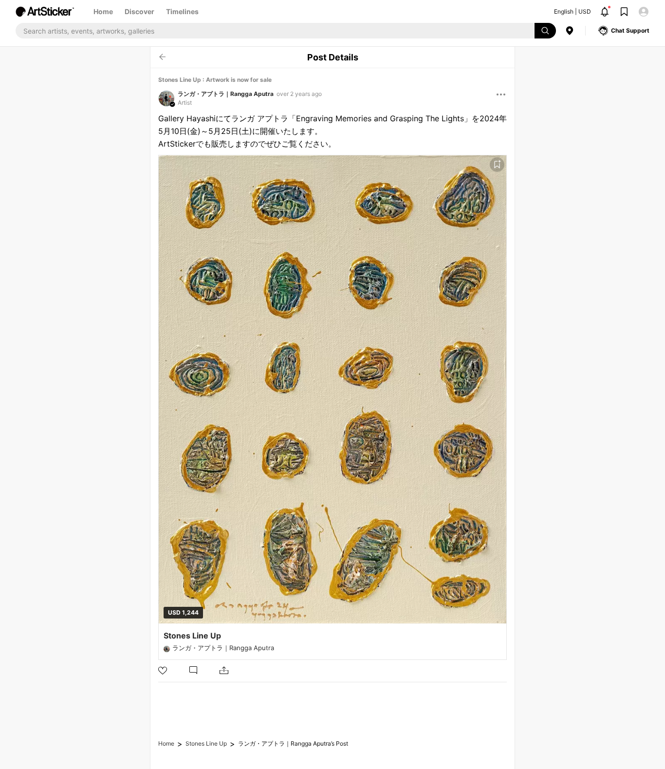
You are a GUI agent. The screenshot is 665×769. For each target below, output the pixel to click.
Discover (139, 11)
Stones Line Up (206, 743)
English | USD (572, 11)
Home (103, 11)
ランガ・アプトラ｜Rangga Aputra (226, 93)
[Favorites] (497, 164)
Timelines (182, 11)
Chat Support (630, 30)
